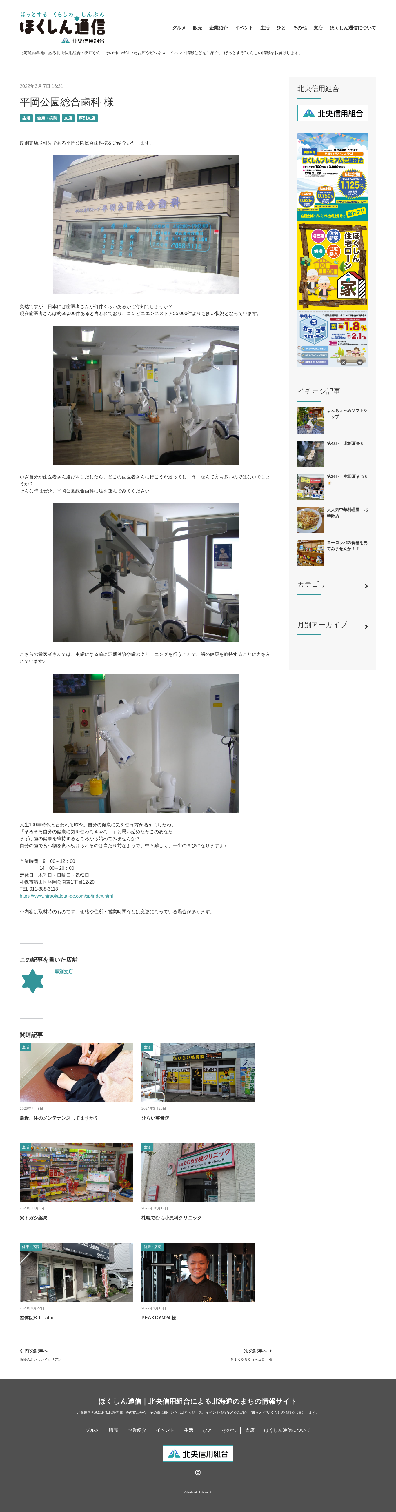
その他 (300, 27)
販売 (197, 27)
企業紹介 (218, 27)
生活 (265, 27)
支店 (318, 27)
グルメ (179, 27)
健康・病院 (47, 118)
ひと (281, 27)
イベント (244, 27)
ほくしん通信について (353, 27)
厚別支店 (87, 118)
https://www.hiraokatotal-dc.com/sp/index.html (66, 896)
